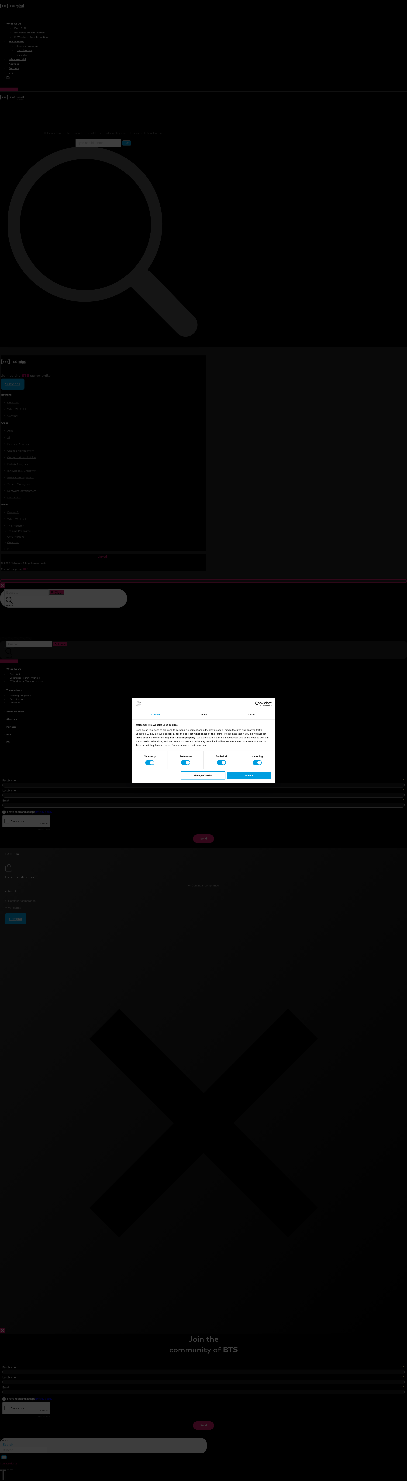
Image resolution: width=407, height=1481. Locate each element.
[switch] (185, 762)
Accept (249, 775)
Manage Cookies (203, 775)
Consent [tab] (156, 714)
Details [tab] (203, 714)
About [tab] (251, 714)
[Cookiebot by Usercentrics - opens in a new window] (258, 704)
